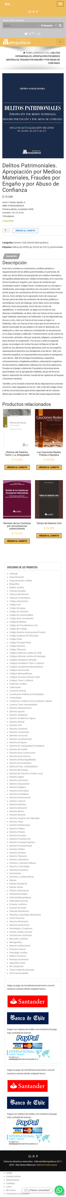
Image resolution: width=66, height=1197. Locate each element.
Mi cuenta (11, 1190)
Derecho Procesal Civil (19, 839)
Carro (9, 1186)
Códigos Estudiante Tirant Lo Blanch (26, 663)
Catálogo (10, 1183)
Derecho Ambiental (18, 715)
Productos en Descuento (17, 1193)
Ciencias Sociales (17, 591)
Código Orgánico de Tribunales (23, 635)
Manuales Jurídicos (18, 938)
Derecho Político (17, 828)
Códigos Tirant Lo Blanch (21, 680)
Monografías (15, 942)
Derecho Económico (18, 780)
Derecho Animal (16, 722)
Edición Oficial (16, 887)
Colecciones (15, 687)
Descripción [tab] (11, 256)
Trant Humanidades (18, 973)
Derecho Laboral (17, 801)
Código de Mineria (17, 622)
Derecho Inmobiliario (19, 794)
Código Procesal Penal (20, 642)
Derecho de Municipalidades (22, 759)
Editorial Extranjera (18, 894)
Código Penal (15, 639)
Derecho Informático (19, 790)
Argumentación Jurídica (20, 580)
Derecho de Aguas (18, 742)
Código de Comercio (18, 611)
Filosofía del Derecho (19, 911)
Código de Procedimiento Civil (23, 625)
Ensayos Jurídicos (18, 904)
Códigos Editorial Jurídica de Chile (25, 653)
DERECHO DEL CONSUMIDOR (23, 766)
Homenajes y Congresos (20, 928)
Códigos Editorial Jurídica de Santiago (27, 656)
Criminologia (15, 697)
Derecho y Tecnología (19, 866)
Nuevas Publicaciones (19, 945)
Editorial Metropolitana (38, 242)
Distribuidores (12, 1180)
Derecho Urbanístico (19, 859)
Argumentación (16, 577)
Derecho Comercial (18, 728)
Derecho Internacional (19, 797)
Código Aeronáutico (18, 601)
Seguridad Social (17, 963)
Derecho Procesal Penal (20, 846)
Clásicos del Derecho (19, 594)
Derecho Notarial (17, 814)
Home (29, 53)
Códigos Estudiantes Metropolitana (26, 666)
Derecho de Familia (18, 749)
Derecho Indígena (17, 787)
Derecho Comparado (19, 732)
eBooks (12, 880)
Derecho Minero (16, 811)
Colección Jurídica (18, 684)
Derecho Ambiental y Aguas (22, 718)
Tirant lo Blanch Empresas (21, 970)
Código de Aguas (17, 608)
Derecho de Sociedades (20, 763)
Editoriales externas (18, 901)
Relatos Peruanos (17, 956)
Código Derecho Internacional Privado (27, 632)
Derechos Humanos (18, 870)
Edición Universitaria (19, 890)
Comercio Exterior (17, 690)
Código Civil (14, 604)
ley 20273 (44, 247)
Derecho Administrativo (20, 708)
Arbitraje (13, 573)
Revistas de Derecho (19, 959)
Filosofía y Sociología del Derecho (25, 914)
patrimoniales (56, 247)
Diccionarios (15, 873)
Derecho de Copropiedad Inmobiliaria (26, 746)
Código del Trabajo (18, 628)
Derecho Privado (17, 832)
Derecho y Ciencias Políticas (22, 863)
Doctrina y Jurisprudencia (21, 876)
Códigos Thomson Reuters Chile (24, 677)
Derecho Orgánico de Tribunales (24, 818)
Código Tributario (17, 649)
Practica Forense (17, 949)
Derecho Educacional (19, 784)
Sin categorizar (16, 966)
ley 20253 (34, 247)
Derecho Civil (41, 53)
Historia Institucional (19, 925)
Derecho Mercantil (18, 808)
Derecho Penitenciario (19, 825)
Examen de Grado (17, 908)
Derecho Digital (16, 777)
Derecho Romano (17, 852)
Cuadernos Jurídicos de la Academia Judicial (30, 701)
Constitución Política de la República (26, 694)
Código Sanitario (17, 646)
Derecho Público (17, 849)
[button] (59, 1190)
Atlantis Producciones (46, 1165)
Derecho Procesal (17, 835)
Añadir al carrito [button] (17, 467)
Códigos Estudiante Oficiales (23, 660)
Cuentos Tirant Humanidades (23, 704)
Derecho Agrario (17, 711)
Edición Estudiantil (18, 883)
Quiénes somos (13, 1176)
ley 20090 (24, 247)
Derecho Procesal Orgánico (22, 842)
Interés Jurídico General (20, 932)
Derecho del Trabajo (18, 770)
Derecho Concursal (18, 735)
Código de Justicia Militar (21, 615)
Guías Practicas (16, 918)
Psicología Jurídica (18, 952)
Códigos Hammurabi (19, 670)
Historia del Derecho (18, 921)
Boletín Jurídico (16, 587)
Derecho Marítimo (17, 804)
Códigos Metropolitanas (20, 673)
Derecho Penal (16, 821)
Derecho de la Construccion (22, 752)
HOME (9, 1173)
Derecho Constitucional (20, 739)
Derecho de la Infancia (19, 756)
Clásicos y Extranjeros (19, 598)
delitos (15, 247)
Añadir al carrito (25, 230)
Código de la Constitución (21, 618)
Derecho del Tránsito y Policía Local (26, 773)
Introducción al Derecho (20, 935)
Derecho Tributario (18, 856)
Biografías (14, 584)
